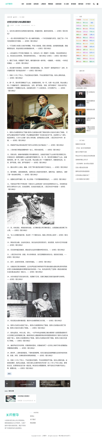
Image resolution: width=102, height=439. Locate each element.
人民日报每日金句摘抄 (82, 179)
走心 (92, 58)
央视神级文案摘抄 (23, 396)
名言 (85, 25)
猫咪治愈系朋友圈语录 (82, 171)
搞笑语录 (80, 4)
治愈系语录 (58, 4)
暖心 (85, 43)
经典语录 (36, 4)
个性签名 (78, 20)
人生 (92, 19)
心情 (92, 34)
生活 (92, 52)
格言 (78, 46)
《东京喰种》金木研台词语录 (85, 163)
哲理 (92, 25)
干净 (92, 31)
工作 (85, 31)
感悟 (92, 37)
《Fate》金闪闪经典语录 (83, 148)
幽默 (78, 34)
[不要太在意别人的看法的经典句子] (80, 129)
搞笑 (85, 40)
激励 (92, 49)
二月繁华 (11, 25)
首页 (23, 4)
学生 (78, 31)
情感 (78, 37)
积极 (78, 55)
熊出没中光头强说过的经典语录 (85, 156)
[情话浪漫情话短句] (80, 103)
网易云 (78, 59)
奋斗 (85, 28)
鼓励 (92, 61)
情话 (85, 37)
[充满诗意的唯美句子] (80, 120)
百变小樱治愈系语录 (82, 167)
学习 (92, 28)
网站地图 (33, 423)
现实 (85, 52)
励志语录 (28, 4)
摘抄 (9, 373)
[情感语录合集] (80, 112)
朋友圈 (92, 44)
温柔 (85, 49)
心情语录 (43, 4)
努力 (85, 22)
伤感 (78, 22)
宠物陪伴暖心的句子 (82, 159)
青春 (85, 61)
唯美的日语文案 (80, 144)
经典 (92, 55)
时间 (78, 43)
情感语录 (50, 4)
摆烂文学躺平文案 (81, 152)
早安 (92, 40)
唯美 (78, 28)
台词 (78, 25)
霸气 (78, 61)
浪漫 (78, 49)
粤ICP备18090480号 (64, 435)
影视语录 (73, 4)
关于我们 (88, 4)
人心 (85, 19)
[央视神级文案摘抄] (11, 398)
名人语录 (66, 4)
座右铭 (85, 35)
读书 (85, 58)
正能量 (85, 47)
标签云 (32, 416)
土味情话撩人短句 (81, 88)
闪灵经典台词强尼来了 (82, 175)
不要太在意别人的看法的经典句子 (90, 128)
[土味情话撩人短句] (85, 80)
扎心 (78, 40)
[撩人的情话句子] (80, 94)
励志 (92, 23)
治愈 (92, 46)
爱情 (78, 52)
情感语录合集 (90, 109)
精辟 (85, 55)
